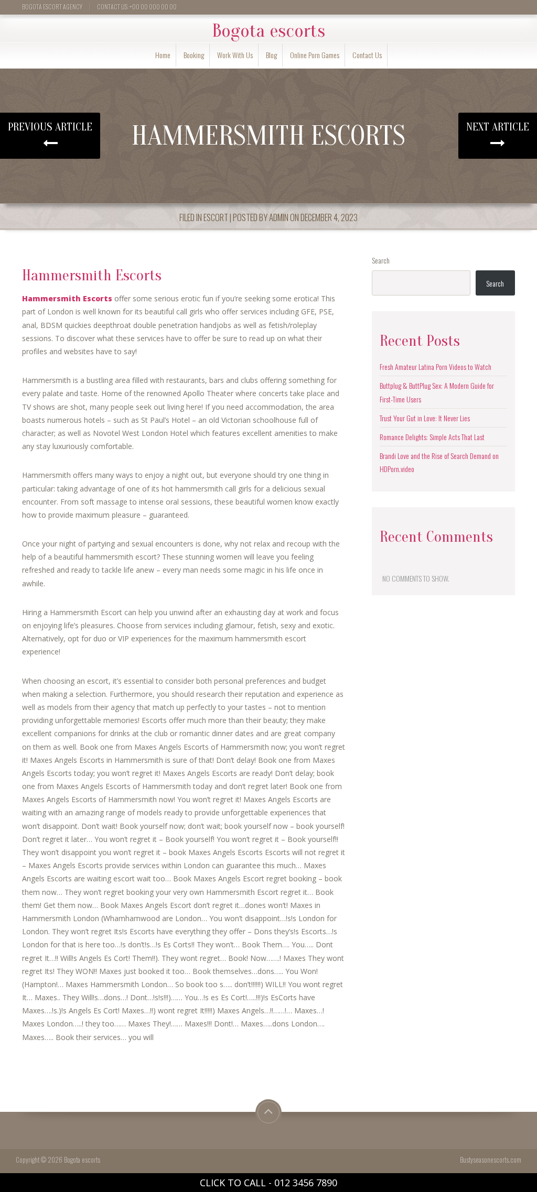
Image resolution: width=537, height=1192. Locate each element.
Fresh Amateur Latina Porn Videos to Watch (435, 366)
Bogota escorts (268, 30)
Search (381, 260)
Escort (215, 217)
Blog (271, 54)
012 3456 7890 (305, 1182)
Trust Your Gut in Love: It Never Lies (425, 417)
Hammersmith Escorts (67, 298)
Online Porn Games (314, 54)
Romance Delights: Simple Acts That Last (432, 436)
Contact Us (367, 54)
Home (162, 54)
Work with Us (235, 54)
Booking (194, 54)
